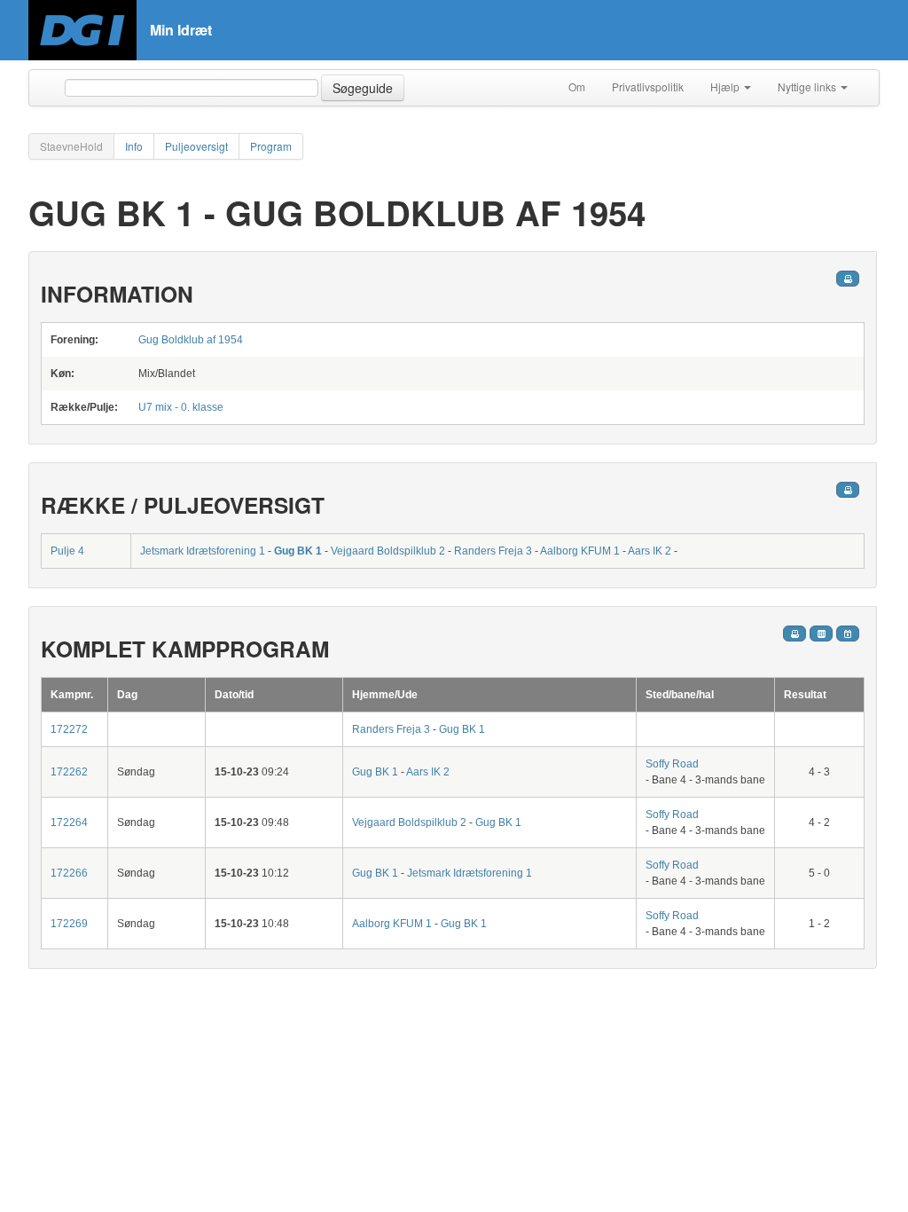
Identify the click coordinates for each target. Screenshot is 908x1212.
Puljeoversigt (196, 145)
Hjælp (726, 86)
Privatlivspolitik (648, 86)
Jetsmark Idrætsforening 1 (202, 551)
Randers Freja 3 (493, 551)
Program (271, 145)
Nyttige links (808, 86)
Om (576, 86)
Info (134, 145)
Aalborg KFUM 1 (580, 551)
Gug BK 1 (298, 551)
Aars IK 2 (649, 551)
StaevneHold (71, 145)
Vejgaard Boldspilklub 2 (388, 551)
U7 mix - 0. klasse (180, 407)
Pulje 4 (67, 551)
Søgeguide (363, 88)
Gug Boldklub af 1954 (190, 340)
